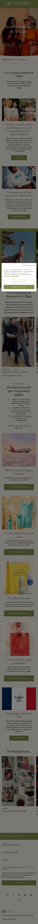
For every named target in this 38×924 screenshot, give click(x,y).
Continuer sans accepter (28, 265)
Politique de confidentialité (11, 276)
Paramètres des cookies (19, 281)
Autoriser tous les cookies (19, 287)
